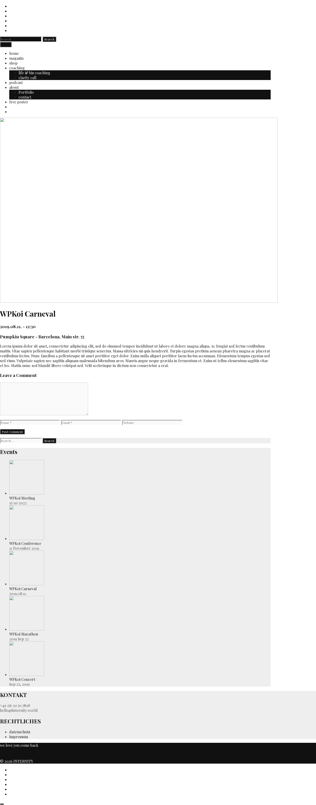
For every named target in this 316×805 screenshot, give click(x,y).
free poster (18, 101)
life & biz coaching (34, 72)
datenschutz (19, 731)
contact (25, 97)
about (14, 87)
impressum (18, 736)
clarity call (27, 77)
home (14, 53)
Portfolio (26, 92)
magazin (16, 58)
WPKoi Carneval (23, 588)
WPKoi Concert (22, 679)
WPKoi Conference (25, 543)
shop (13, 63)
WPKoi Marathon (23, 634)
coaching (17, 67)
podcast (16, 82)
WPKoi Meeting (22, 498)
